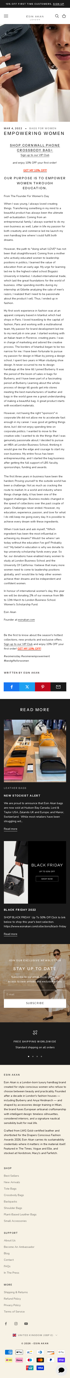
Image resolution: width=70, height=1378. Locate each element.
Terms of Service (14, 1311)
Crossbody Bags (14, 1195)
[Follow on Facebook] (6, 1324)
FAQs (7, 1266)
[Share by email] (58, 687)
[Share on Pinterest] (43, 687)
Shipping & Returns (16, 1292)
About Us (10, 1240)
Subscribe (35, 1003)
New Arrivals (12, 1182)
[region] (35, 1040)
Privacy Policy (12, 1305)
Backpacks (10, 1201)
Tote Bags (10, 1189)
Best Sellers (11, 1176)
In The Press (11, 1273)
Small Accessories (15, 1221)
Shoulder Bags (13, 1208)
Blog (7, 1253)
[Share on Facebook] (11, 687)
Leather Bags (15, 788)
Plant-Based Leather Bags (20, 1214)
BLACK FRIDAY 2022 (20, 909)
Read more (10, 829)
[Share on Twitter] (27, 687)
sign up (58, 4)
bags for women (43, 128)
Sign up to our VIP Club (35, 155)
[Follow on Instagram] (16, 1324)
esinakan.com (26, 620)
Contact (9, 1260)
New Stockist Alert (22, 795)
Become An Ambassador (19, 1247)
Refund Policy (12, 1299)
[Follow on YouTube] (26, 1324)
